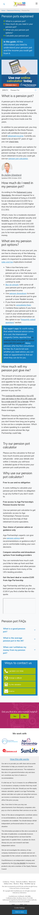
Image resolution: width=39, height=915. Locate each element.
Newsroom (32, 882)
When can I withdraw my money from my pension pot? (14, 650)
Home (3, 10)
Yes (14, 716)
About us (16, 883)
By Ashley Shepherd (11, 175)
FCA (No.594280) (19, 863)
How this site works (19, 759)
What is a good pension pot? (14, 630)
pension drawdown (18, 293)
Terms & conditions (22, 882)
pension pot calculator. (18, 158)
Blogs (21, 883)
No (24, 716)
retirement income (15, 136)
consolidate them (23, 305)
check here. (14, 141)
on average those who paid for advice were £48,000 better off (19, 340)
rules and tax (7, 262)
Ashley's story (8, 883)
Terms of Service (21, 888)
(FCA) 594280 (25, 901)
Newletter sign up (29, 883)
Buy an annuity (12, 284)
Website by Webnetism (19, 892)
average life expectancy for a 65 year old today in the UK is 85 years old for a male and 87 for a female (19, 399)
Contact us (6, 882)
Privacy (12, 882)
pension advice (13, 538)
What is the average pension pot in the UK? (13, 639)
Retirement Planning (13, 10)
